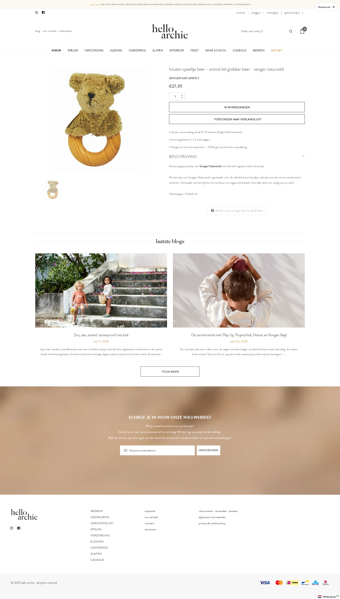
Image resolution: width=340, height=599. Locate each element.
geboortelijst (292, 12)
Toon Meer (170, 371)
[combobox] (262, 31)
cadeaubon (65, 31)
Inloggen (256, 12)
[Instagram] (37, 12)
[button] (328, 596)
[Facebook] (44, 12)
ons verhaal (49, 31)
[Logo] (170, 31)
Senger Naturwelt (184, 78)
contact (240, 12)
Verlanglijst (272, 12)
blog (37, 31)
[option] (99, 120)
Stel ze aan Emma (252, 210)
